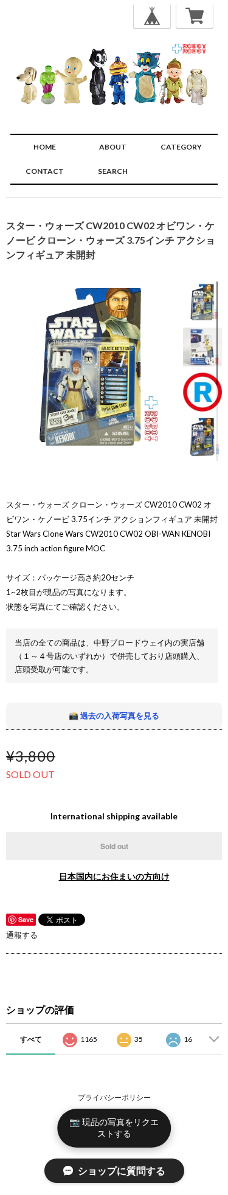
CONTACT (45, 171)
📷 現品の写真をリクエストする (114, 1127)
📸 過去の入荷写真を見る (114, 715)
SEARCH (113, 171)
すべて (31, 1039)
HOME (44, 146)
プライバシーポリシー (114, 1097)
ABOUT (112, 146)
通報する (22, 935)
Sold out (114, 846)
